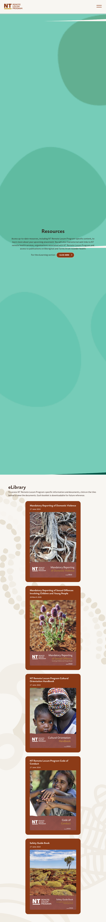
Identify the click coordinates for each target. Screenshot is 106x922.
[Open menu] (99, 6)
